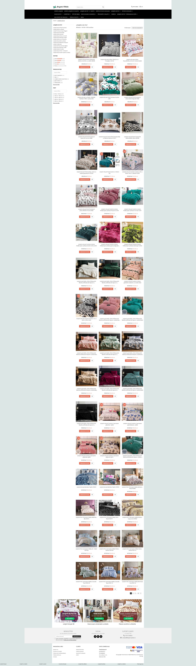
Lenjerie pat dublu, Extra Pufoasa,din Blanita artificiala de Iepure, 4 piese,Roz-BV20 (109, 319)
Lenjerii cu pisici (42, 664)
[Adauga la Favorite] (92, 67)
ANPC (77, 655)
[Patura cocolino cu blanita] (127, 610)
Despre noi (55, 649)
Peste (56, 58)
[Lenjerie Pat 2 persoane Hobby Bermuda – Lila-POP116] (132, 571)
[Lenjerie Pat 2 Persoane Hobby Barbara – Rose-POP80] (132, 477)
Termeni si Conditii (57, 651)
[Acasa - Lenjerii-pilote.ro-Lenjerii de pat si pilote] (61, 7)
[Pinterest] (98, 636)
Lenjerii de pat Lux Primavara (59, 39)
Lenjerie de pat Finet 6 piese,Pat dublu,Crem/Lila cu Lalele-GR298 (86, 60)
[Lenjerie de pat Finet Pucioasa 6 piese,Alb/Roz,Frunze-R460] (86, 196)
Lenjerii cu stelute (122, 664)
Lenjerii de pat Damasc (58, 34)
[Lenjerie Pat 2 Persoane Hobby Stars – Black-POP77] (109, 508)
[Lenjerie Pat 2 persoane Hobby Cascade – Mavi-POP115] (109, 571)
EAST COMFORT (58, 75)
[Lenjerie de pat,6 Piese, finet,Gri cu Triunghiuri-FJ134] (109, 45)
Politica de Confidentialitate (70, 640)
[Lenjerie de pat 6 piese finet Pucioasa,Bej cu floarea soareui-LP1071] (109, 123)
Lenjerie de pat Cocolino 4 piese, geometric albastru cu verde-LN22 (132, 282)
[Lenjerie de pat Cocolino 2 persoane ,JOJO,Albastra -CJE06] (132, 412)
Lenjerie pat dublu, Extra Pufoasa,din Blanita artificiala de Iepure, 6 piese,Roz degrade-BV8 (86, 353)
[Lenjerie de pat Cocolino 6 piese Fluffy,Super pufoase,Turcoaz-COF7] (132, 196)
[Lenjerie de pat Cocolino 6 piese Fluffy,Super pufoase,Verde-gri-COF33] (132, 232)
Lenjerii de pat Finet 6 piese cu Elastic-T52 (109, 172)
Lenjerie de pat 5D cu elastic (59, 41)
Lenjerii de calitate (82, 664)
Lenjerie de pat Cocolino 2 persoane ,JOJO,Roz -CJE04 (109, 424)
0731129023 (128, 635)
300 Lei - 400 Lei (58, 101)
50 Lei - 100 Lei (58, 94)
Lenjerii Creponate (57, 44)
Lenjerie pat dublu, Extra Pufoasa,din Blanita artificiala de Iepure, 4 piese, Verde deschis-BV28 (132, 456)
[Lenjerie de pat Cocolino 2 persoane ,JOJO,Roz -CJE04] (109, 412)
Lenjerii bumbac (101, 664)
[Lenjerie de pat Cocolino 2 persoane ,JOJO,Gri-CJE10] (109, 445)
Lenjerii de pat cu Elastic (58, 29)
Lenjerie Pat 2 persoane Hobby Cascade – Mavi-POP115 (109, 582)
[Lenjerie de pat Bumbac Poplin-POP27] (86, 477)
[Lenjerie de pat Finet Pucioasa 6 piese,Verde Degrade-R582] (132, 84)
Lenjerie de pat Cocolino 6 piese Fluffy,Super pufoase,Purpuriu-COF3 (109, 209)
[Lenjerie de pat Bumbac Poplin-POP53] (109, 477)
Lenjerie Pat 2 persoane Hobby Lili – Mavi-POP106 (86, 549)
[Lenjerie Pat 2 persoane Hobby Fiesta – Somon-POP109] (109, 538)
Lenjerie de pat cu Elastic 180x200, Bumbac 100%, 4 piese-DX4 (86, 98)
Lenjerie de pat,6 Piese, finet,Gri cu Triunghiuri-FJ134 (109, 60)
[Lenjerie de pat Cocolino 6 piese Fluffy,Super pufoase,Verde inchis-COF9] (86, 232)
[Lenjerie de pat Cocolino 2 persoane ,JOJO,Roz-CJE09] (86, 445)
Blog (82, 17)
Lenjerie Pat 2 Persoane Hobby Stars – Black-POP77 (109, 518)
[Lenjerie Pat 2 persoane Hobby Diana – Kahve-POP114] (132, 538)
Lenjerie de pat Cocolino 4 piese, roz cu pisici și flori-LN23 (86, 319)
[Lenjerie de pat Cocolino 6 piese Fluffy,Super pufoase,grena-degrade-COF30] (109, 232)
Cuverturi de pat (62, 664)
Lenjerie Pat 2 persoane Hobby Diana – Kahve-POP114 (132, 549)
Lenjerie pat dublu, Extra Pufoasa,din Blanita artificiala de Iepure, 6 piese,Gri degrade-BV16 (132, 353)
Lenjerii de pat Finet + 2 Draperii (60, 50)
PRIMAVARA (57, 82)
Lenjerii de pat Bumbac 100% (59, 47)
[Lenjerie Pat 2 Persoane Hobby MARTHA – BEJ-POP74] (86, 508)
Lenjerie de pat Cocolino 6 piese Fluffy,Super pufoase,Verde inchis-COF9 (86, 245)
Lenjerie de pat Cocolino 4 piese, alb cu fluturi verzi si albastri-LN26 (132, 172)
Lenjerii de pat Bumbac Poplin (60, 37)
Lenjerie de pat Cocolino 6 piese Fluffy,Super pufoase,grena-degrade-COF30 (109, 245)
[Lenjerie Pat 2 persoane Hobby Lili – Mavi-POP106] (86, 538)
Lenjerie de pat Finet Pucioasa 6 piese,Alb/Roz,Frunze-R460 (86, 209)
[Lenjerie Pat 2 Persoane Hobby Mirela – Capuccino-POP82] (132, 508)
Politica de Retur (80, 651)
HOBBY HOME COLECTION (61, 79)
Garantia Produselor (80, 653)
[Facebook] (95, 636)
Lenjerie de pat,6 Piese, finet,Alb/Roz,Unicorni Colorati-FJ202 (132, 60)
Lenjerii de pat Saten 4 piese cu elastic (61, 52)
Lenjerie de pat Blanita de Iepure (60, 42)
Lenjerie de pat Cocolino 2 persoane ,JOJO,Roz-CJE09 (86, 456)
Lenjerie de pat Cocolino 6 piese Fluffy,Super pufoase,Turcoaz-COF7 (132, 209)
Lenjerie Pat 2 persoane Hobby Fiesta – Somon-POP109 (109, 549)
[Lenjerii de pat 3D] (68, 610)
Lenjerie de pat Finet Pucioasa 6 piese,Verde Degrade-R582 (132, 98)
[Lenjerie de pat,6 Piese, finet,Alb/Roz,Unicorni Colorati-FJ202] (132, 45)
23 (138, 593)
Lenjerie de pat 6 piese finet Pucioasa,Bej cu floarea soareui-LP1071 (109, 137)
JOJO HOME (57, 80)
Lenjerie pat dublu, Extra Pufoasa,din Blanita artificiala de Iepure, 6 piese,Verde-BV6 (109, 282)
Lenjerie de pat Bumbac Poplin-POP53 (109, 487)
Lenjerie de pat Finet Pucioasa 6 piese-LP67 (109, 98)
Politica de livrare (57, 655)
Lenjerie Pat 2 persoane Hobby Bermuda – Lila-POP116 (132, 582)
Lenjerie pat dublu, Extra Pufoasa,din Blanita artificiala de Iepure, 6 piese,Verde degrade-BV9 (109, 353)
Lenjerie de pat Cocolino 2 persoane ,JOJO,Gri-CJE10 (109, 456)
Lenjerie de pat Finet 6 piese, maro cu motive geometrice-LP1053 (86, 172)
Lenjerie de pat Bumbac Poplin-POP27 (86, 487)
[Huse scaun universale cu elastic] (98, 610)
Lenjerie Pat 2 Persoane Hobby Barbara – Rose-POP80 (132, 487)
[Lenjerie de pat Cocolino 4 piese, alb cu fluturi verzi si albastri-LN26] (132, 159)
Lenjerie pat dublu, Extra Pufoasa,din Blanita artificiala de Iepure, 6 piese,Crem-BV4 (86, 282)
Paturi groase (140, 664)
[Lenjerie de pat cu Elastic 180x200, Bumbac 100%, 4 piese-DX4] (86, 84)
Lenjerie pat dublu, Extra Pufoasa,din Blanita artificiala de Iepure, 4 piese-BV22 (132, 319)
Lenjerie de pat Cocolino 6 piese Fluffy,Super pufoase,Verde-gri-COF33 (132, 245)
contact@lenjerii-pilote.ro (129, 637)
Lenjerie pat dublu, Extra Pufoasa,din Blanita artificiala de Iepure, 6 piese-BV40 (132, 389)
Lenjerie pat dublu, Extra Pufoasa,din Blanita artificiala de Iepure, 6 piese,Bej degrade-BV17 (86, 389)
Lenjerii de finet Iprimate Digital (60, 45)
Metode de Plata (80, 649)
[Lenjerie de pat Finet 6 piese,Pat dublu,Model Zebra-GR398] (132, 122)
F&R (55, 77)
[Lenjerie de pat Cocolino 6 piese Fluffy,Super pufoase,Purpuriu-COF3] (109, 196)
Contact (55, 656)
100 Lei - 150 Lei (58, 95)
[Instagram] (101, 636)
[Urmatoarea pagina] (141, 593)
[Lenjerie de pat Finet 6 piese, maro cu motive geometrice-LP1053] (86, 160)
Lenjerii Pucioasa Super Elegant (60, 31)
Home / (55, 20)
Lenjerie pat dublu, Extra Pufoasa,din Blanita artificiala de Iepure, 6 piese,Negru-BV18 (86, 424)
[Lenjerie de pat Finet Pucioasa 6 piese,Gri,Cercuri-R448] (86, 122)
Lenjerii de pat (3, 664)
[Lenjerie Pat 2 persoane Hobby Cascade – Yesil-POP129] (86, 571)
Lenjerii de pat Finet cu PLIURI (60, 36)
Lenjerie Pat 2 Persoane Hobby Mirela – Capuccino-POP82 (132, 518)
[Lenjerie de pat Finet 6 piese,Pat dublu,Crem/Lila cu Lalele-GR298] (86, 45)
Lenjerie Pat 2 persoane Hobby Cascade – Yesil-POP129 (86, 582)
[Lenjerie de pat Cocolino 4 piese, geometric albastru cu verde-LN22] (132, 268)
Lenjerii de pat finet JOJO (58, 32)
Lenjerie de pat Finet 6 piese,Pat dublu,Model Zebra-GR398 (132, 137)
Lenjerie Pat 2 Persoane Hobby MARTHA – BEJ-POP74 (86, 518)
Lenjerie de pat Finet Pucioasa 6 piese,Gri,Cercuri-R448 (86, 137)
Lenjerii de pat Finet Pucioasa (59, 27)
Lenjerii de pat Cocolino (58, 49)
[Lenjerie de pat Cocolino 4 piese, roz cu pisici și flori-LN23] (86, 305)
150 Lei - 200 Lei (58, 97)
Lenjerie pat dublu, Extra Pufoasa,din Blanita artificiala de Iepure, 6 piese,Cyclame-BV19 (109, 389)
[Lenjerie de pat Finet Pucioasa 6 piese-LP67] (109, 84)
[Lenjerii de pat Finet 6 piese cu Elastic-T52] (109, 160)
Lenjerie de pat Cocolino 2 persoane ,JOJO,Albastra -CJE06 (132, 424)
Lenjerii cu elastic (23, 664)
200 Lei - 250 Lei (58, 99)
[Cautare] (103, 7)
